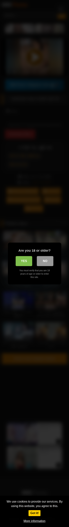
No (45, 261)
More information (34, 521)
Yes (24, 261)
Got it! (34, 513)
